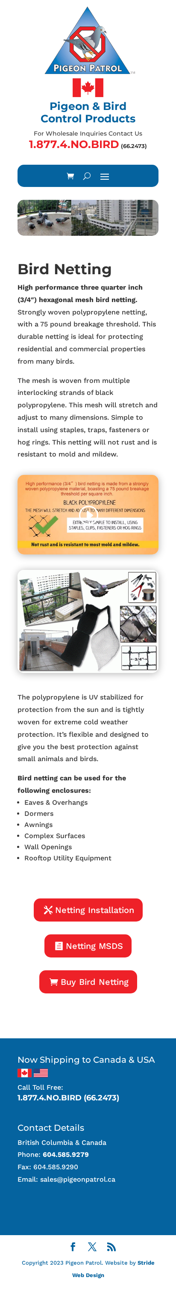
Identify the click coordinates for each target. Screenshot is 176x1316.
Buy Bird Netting (95, 982)
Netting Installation (94, 910)
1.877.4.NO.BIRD (74, 144)
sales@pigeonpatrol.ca (77, 1179)
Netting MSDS (94, 946)
